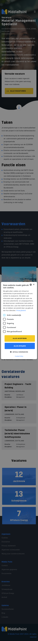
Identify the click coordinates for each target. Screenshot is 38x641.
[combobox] (31, 285)
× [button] (33, 284)
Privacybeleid (21, 310)
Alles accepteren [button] (20, 338)
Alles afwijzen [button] (20, 346)
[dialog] (19, 320)
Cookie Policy (19, 356)
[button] (19, 352)
